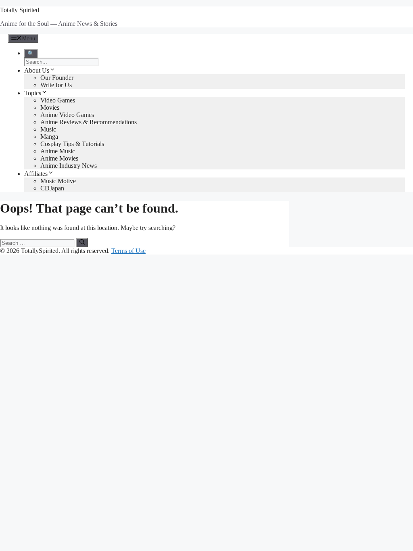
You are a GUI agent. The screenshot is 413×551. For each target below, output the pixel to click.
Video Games (57, 100)
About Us (36, 70)
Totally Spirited (19, 9)
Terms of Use (128, 250)
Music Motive (58, 180)
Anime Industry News (68, 165)
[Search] (82, 242)
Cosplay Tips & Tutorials (72, 143)
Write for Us (56, 84)
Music (48, 129)
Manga (49, 136)
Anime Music (57, 151)
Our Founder (56, 77)
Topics (32, 93)
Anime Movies (59, 158)
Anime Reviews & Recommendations (88, 122)
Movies (49, 107)
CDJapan (52, 188)
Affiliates (36, 173)
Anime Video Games (67, 114)
